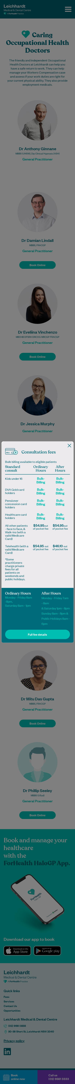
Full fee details (37, 634)
